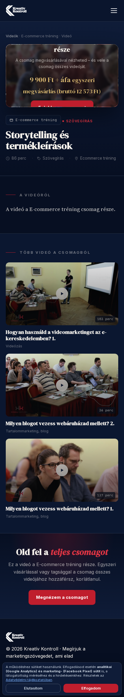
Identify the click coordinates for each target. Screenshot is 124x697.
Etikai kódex (60, 674)
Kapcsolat (85, 674)
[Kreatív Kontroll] (16, 10)
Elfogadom (91, 688)
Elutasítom (33, 688)
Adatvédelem (17, 674)
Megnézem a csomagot (62, 597)
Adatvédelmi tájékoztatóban (29, 680)
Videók (12, 36)
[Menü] (114, 10)
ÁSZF (39, 674)
